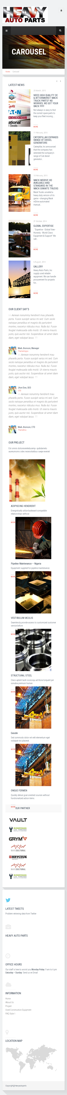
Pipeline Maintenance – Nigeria (26, 563)
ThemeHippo (23, 351)
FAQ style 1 (10, 1013)
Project (8, 1006)
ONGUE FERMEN (19, 790)
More (36, 127)
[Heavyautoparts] (25, 14)
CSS (19, 390)
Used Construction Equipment (18, 1010)
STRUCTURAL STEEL (21, 675)
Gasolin (14, 733)
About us (9, 1002)
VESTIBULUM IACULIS (22, 617)
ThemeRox (22, 430)
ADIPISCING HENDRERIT (23, 506)
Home (7, 72)
